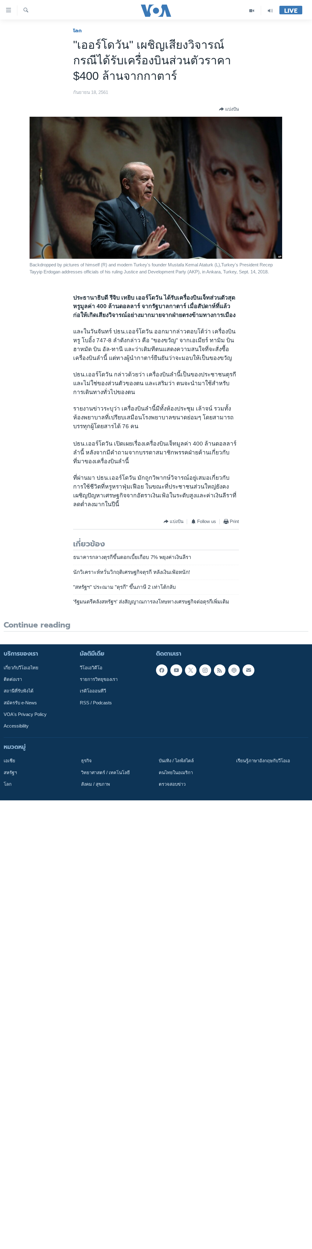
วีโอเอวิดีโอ (91, 667)
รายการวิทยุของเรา (99, 679)
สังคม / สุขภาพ (95, 783)
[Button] (229, 109)
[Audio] (270, 10)
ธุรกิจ (86, 760)
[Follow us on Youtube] (176, 670)
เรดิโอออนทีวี (93, 691)
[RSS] (219, 670)
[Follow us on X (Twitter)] (191, 670)
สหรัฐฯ (10, 772)
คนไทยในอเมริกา (176, 772)
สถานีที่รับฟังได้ (19, 691)
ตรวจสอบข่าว (172, 783)
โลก (77, 30)
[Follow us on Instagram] (205, 670)
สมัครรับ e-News (20, 702)
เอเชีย (9, 760)
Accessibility (16, 726)
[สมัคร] (248, 670)
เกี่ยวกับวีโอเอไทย (21, 667)
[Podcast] (234, 670)
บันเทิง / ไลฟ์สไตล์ (176, 760)
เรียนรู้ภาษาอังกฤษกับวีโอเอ (263, 760)
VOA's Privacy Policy (25, 714)
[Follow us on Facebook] (162, 670)
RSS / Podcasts (96, 702)
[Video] (252, 10)
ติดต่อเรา (13, 679)
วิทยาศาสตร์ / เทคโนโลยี (105, 772)
